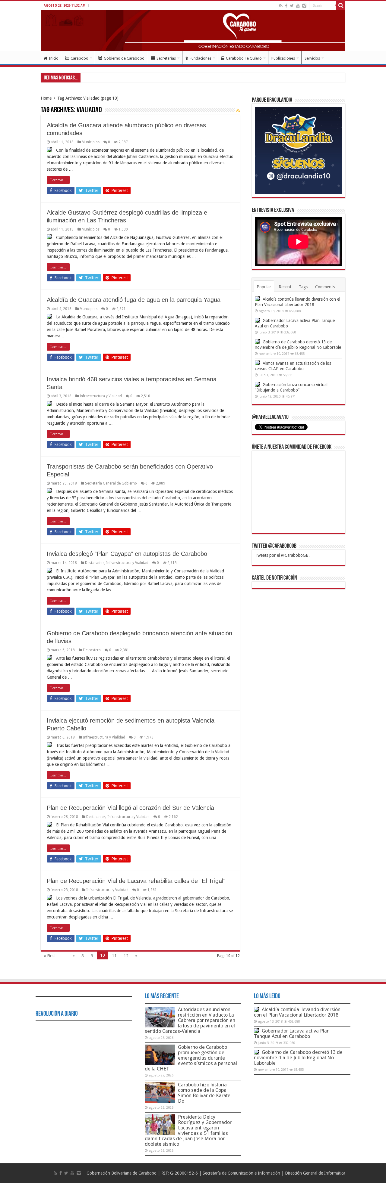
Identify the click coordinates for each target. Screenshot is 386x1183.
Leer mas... (58, 180)
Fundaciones (200, 58)
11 (114, 955)
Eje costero (92, 650)
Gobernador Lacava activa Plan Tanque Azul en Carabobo (292, 1033)
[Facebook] (286, 5)
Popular (264, 286)
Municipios (91, 142)
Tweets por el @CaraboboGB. (282, 555)
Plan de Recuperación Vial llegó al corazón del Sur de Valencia (130, 807)
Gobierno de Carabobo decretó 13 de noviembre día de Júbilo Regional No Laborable (298, 1057)
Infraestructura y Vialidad (101, 396)
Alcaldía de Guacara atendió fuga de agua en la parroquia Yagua (133, 299)
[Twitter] (291, 5)
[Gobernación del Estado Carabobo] (193, 30)
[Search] (340, 5)
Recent (285, 286)
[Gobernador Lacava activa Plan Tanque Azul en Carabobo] (257, 320)
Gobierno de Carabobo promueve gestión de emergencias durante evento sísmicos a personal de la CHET (191, 1058)
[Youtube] (298, 5)
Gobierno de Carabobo (124, 58)
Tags (303, 286)
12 (126, 955)
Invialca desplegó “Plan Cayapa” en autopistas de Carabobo (127, 553)
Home (46, 98)
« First (49, 955)
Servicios (312, 58)
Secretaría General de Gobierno (111, 483)
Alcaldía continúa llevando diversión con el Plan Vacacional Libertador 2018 (297, 1012)
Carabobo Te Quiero (244, 58)
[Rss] (281, 5)
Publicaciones (283, 58)
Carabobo (79, 58)
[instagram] (304, 5)
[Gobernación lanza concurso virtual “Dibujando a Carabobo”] (257, 384)
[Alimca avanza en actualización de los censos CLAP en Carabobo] (257, 363)
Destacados (94, 563)
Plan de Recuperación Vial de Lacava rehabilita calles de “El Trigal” (136, 881)
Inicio (54, 58)
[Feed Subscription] (238, 110)
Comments (325, 286)
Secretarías (166, 58)
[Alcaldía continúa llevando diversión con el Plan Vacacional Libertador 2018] (257, 298)
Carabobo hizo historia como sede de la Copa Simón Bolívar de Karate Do (204, 1093)
